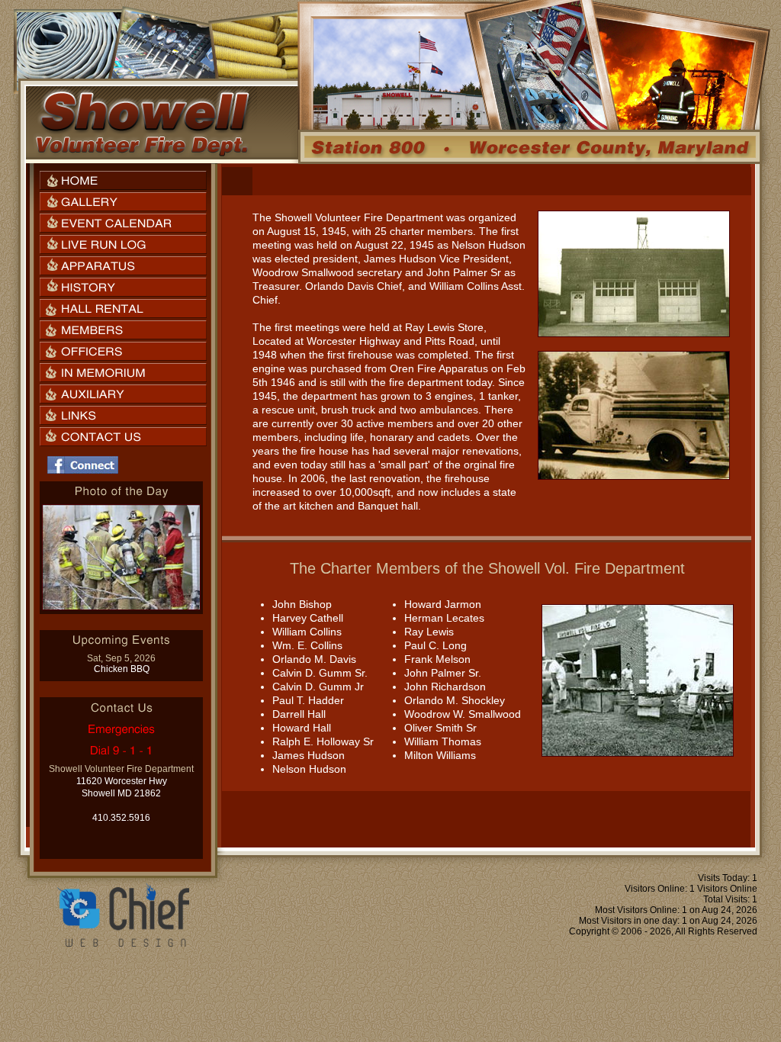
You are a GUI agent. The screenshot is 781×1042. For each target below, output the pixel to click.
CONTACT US (123, 436)
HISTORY (123, 287)
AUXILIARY (123, 394)
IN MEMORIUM (123, 372)
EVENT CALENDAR (123, 223)
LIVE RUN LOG (123, 244)
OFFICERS (123, 351)
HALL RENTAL (123, 308)
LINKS (123, 415)
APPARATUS (123, 265)
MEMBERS (123, 329)
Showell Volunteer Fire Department (142, 122)
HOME (123, 180)
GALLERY (123, 201)
